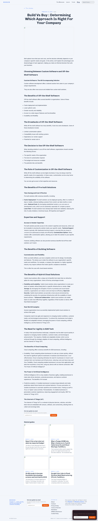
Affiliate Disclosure (56, 511)
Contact (53, 504)
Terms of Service (56, 507)
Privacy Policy (55, 505)
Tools (73, 2)
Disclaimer (54, 509)
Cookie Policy (55, 513)
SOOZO (6, 2)
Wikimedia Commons (79, 501)
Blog (78, 2)
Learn (68, 2)
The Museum (60, 2)
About (53, 502)
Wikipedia (70, 501)
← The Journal (28, 8)
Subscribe (53, 415)
